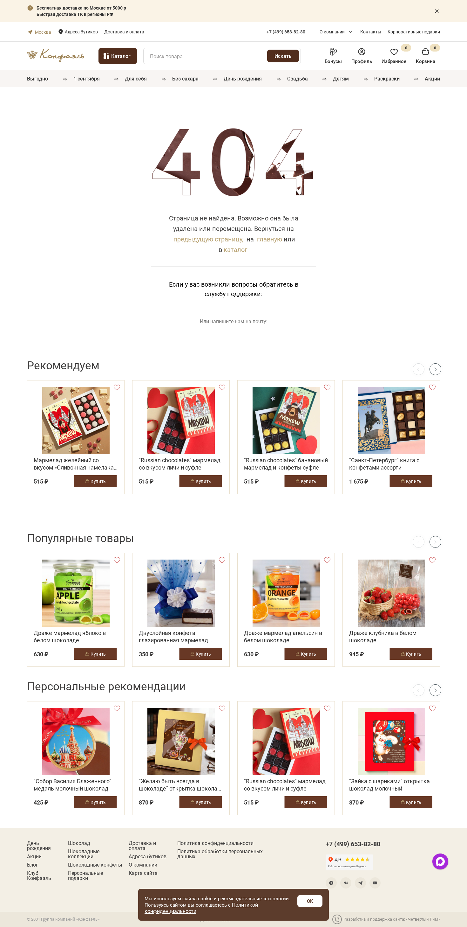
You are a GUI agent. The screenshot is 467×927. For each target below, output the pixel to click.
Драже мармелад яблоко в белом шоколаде (70, 636)
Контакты (370, 32)
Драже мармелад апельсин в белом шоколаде (283, 636)
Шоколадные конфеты (95, 864)
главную (269, 239)
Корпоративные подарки (414, 32)
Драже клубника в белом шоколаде (382, 636)
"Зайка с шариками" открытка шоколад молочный (389, 784)
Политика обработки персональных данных (220, 854)
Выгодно (37, 78)
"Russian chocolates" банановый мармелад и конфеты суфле (286, 464)
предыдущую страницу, (208, 239)
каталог (235, 249)
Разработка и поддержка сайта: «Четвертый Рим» (391, 919)
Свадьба (297, 78)
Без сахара (185, 78)
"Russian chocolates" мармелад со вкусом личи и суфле (179, 464)
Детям (341, 78)
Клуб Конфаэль (39, 875)
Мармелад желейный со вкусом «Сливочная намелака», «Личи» (76, 464)
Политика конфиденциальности (215, 843)
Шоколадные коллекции (83, 854)
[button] (435, 369)
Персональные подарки (85, 875)
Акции (432, 78)
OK (310, 901)
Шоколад (79, 843)
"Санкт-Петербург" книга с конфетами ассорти (384, 464)
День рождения (243, 78)
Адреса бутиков (81, 32)
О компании (332, 32)
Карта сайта (143, 872)
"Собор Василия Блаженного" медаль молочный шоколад (72, 784)
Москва (43, 32)
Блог (32, 864)
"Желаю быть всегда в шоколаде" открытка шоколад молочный (180, 784)
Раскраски (387, 78)
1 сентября (86, 78)
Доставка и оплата (124, 32)
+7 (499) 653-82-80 (353, 844)
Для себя (136, 78)
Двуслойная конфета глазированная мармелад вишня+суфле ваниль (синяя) (178, 636)
